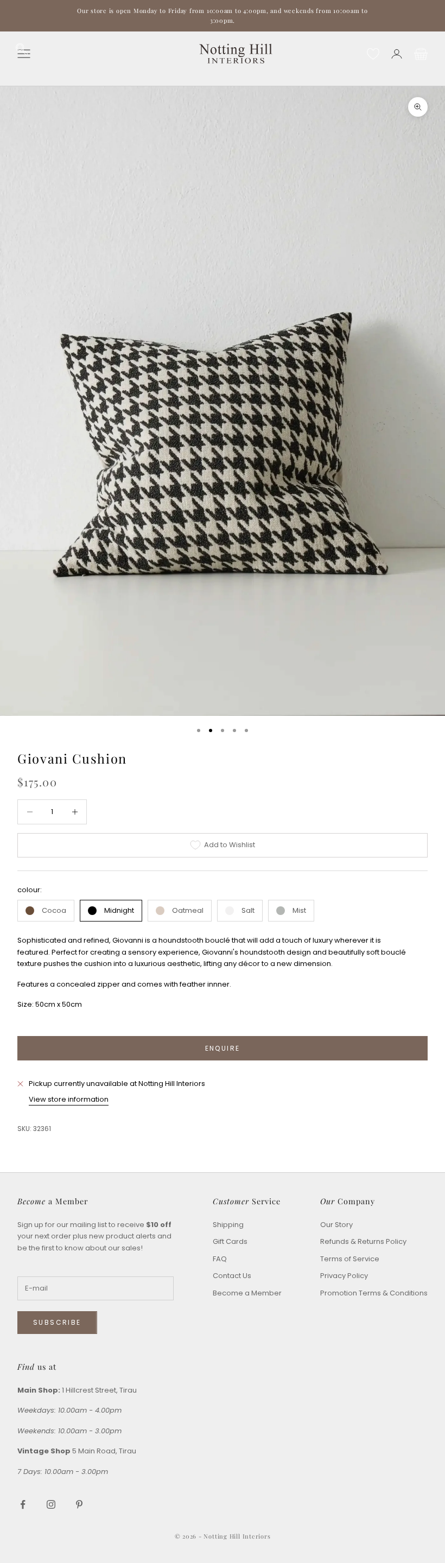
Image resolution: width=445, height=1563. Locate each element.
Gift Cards (230, 1241)
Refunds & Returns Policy (363, 1241)
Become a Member (247, 1293)
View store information (69, 1099)
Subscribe (57, 1322)
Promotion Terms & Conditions (374, 1293)
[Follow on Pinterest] (79, 1504)
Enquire (222, 1048)
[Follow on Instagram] (51, 1504)
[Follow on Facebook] (22, 1504)
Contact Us (232, 1275)
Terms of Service (349, 1259)
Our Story (336, 1224)
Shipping (228, 1224)
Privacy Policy (344, 1275)
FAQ (220, 1259)
